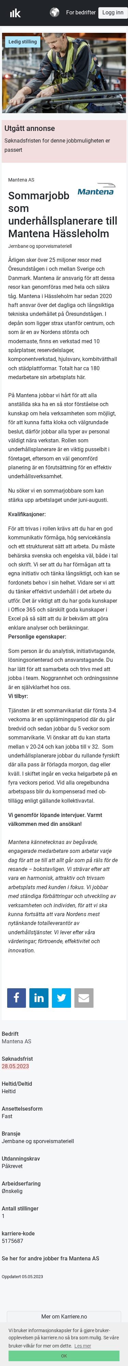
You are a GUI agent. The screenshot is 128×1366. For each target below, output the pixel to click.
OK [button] (64, 1355)
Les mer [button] (82, 1346)
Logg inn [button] (113, 13)
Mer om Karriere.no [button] (64, 1317)
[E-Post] (84, 998)
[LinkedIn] (38, 998)
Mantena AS (16, 1041)
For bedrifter (81, 13)
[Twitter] (61, 998)
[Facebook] (16, 998)
